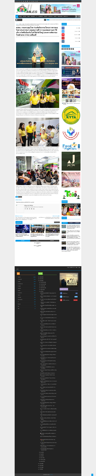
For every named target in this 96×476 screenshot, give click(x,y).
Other (19, 281)
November (42, 284)
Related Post (19, 222)
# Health (20, 196)
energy (19, 297)
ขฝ (18, 308)
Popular (65, 222)
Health (45, 16)
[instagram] (35, 1)
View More (57, 222)
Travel (20, 16)
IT (36, 16)
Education (60, 16)
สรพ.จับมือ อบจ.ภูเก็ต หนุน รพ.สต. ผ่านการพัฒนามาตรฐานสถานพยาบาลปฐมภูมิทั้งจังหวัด (37, 235)
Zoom (19, 277)
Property (33, 16)
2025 (40, 278)
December (42, 282)
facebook (52, 240)
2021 (40, 467)
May (41, 454)
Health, (27, 37)
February (42, 459)
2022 (40, 465)
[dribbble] (29, 1)
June (41, 452)
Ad (18, 306)
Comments (77, 222)
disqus (37, 240)
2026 (40, 276)
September (42, 287)
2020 (40, 469)
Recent (71, 222)
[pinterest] (25, 1)
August (41, 289)
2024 (40, 280)
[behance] (33, 1)
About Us (66, 16)
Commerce (40, 16)
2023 (40, 463)
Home (17, 24)
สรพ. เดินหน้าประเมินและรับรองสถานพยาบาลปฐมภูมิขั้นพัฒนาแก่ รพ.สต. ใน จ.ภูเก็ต (52, 235)
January (41, 461)
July (41, 291)
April (41, 455)
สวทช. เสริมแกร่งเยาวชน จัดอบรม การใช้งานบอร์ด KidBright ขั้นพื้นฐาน (73, 231)
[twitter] (23, 1)
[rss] (31, 1)
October (42, 285)
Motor (24, 16)
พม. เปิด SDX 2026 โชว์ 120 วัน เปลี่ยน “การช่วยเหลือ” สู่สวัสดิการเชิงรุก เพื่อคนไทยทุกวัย (22, 235)
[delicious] (37, 1)
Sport (55, 16)
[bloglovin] (27, 1)
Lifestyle (50, 16)
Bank (29, 16)
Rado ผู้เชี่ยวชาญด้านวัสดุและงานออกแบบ (47, 373)
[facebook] (21, 1)
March (41, 457)
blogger (22, 240)
